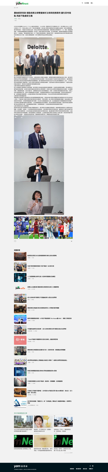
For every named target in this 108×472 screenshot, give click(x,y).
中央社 (15, 18)
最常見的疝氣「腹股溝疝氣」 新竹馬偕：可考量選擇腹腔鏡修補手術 (43, 449)
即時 (17, 7)
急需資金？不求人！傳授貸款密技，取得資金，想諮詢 (62, 430)
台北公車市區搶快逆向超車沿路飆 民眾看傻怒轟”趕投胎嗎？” (23, 430)
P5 (15, 241)
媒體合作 (91, 468)
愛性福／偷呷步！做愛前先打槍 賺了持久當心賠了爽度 (63, 449)
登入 (92, 3)
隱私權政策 (78, 468)
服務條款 (72, 468)
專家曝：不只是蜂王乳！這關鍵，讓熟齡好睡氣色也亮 (43, 430)
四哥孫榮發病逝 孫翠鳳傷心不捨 (22, 449)
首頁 (15, 7)
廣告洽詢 (85, 468)
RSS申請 (86, 3)
